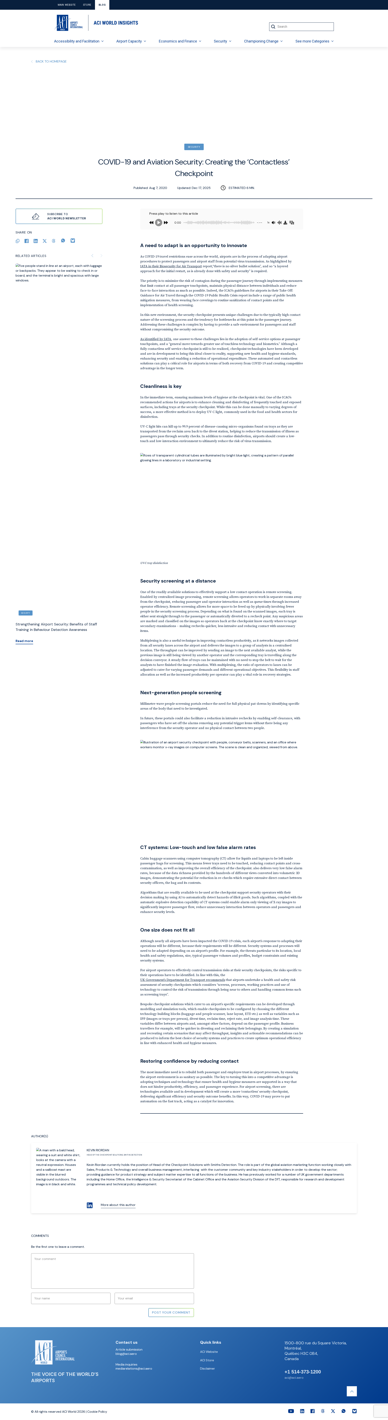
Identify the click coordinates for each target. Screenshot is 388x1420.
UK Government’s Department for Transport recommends (182, 979)
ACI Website (209, 1352)
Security (220, 41)
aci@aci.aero (294, 1377)
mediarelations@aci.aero (134, 1369)
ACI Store (207, 1360)
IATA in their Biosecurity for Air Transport (171, 266)
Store (87, 4)
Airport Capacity (129, 41)
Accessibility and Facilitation (76, 41)
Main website (67, 4)
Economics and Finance (178, 41)
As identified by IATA (155, 339)
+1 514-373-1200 (303, 1371)
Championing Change (261, 41)
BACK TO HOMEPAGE (51, 61)
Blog (102, 4)
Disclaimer (207, 1368)
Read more (24, 641)
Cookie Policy (97, 1411)
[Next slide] (101, 255)
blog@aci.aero (126, 1354)
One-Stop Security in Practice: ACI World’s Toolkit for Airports (57, 627)
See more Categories (312, 41)
